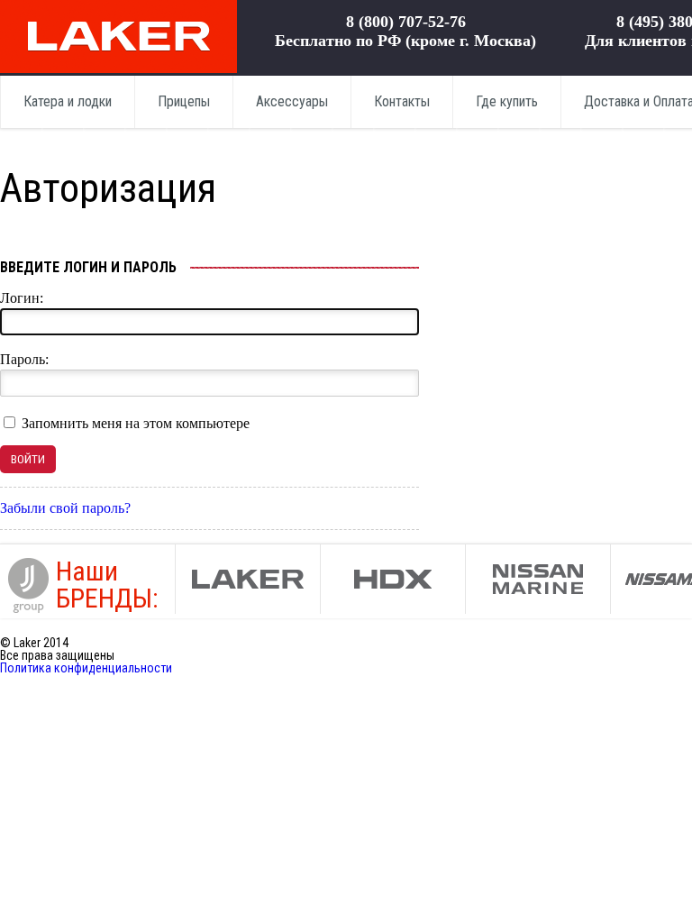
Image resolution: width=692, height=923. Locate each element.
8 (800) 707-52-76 (406, 22)
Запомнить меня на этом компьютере (134, 423)
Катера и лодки (67, 101)
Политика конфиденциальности (86, 668)
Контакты (402, 101)
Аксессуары (292, 101)
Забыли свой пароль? (65, 508)
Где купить (507, 101)
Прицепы (184, 101)
